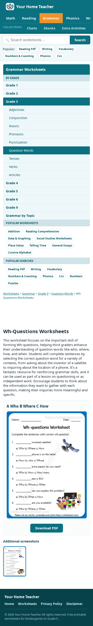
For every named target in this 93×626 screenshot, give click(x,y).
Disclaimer (74, 604)
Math (10, 18)
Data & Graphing (19, 238)
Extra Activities (74, 28)
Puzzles (13, 283)
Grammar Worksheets (26, 69)
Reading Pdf (27, 49)
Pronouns (16, 134)
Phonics (72, 18)
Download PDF (46, 528)
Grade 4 (12, 183)
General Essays (62, 245)
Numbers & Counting (19, 56)
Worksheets (11, 293)
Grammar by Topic (20, 215)
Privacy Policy (51, 604)
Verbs (13, 167)
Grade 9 (12, 207)
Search (80, 40)
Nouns (14, 126)
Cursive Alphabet (19, 252)
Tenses (14, 158)
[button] (47, 464)
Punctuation (18, 142)
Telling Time (38, 245)
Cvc (59, 56)
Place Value (16, 245)
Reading (29, 18)
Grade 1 (12, 85)
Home (9, 604)
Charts (32, 28)
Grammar (51, 18)
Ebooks (49, 28)
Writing (47, 49)
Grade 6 (12, 199)
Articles (14, 175)
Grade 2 (12, 93)
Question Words (21, 150)
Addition (14, 231)
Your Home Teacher (35, 6)
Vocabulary (66, 49)
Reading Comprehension (42, 231)
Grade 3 (12, 101)
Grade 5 (12, 191)
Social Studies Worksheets (54, 238)
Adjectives (16, 110)
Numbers (76, 276)
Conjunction (18, 118)
